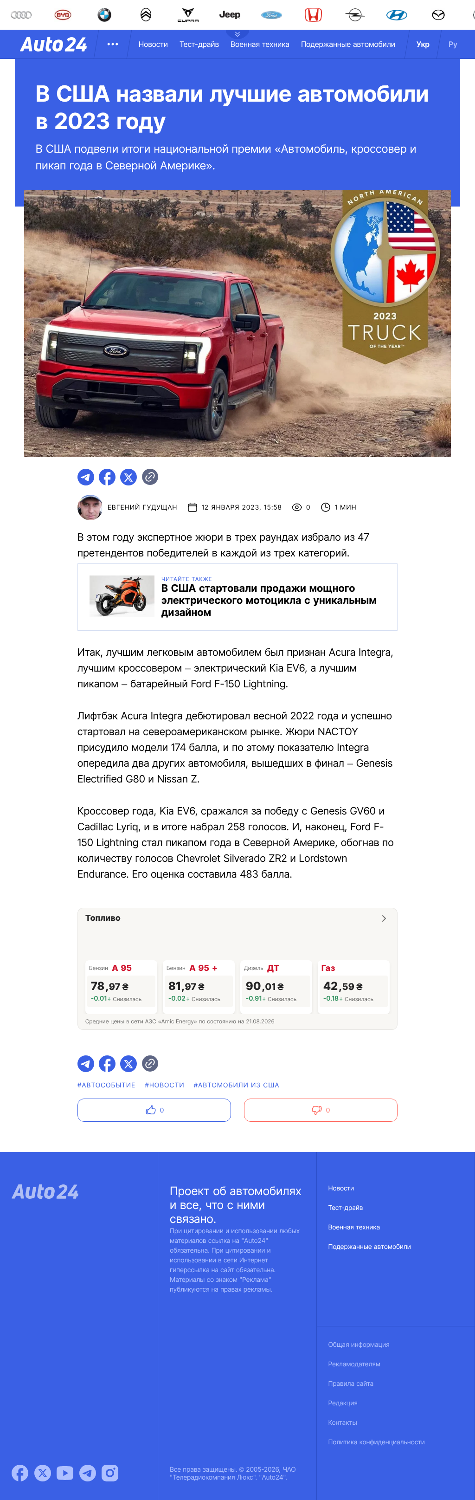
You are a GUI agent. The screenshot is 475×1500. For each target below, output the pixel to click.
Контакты (342, 1423)
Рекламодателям (354, 1364)
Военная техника (260, 44)
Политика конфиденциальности (376, 1442)
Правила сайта (351, 1384)
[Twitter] (42, 1473)
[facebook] (107, 477)
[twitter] (128, 477)
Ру (453, 44)
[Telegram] (87, 1473)
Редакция (343, 1403)
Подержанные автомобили (348, 44)
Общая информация (359, 1345)
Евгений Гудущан (143, 507)
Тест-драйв (199, 44)
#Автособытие (106, 1085)
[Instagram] (110, 1473)
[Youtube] (65, 1473)
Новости (153, 44)
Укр (423, 44)
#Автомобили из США (237, 1085)
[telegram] (85, 477)
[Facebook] (20, 1473)
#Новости (164, 1085)
